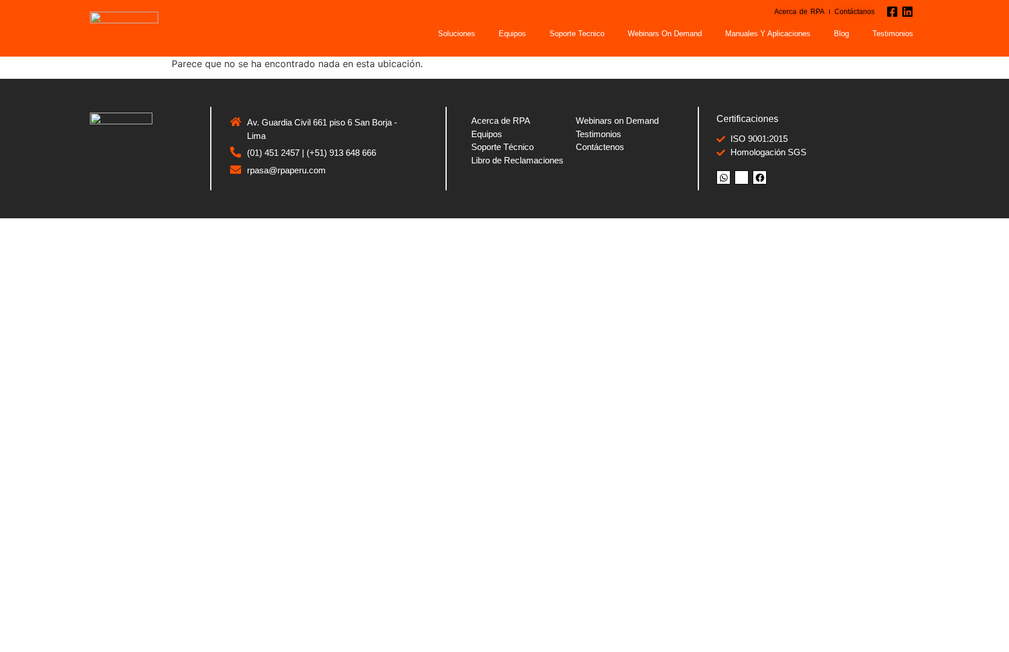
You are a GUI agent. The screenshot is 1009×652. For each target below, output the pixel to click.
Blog (841, 33)
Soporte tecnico (576, 33)
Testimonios (892, 33)
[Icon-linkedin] (742, 177)
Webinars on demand (665, 33)
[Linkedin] (907, 12)
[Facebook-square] (892, 12)
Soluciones (456, 33)
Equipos (512, 33)
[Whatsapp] (723, 177)
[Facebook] (760, 177)
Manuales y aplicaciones (767, 33)
